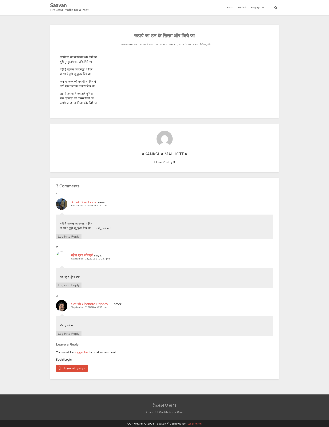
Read (230, 7)
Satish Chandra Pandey (92, 304)
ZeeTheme (195, 423)
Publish (242, 7)
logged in (81, 352)
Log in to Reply (69, 237)
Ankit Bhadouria (84, 202)
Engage (255, 7)
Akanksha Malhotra (133, 44)
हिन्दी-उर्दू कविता (205, 44)
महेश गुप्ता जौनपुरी (82, 255)
